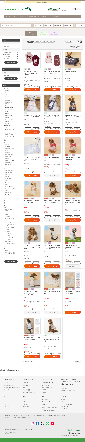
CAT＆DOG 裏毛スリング (71, 71)
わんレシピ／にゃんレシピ (26, 415)
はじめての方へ (8, 16)
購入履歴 (64, 10)
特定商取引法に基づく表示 (48, 382)
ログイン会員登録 (69, 10)
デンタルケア (64, 408)
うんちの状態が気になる (66, 404)
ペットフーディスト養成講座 (48, 410)
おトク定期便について (28, 389)
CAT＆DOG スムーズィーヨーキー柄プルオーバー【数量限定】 (73, 116)
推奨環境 (44, 389)
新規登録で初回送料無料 (42, 2)
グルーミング (57, 415)
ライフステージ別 (7, 52)
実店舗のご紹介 (7, 389)
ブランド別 (5, 88)
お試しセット (45, 399)
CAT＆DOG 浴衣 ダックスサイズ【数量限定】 (72, 158)
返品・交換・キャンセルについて (30, 385)
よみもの (44, 16)
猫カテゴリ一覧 (58, 25)
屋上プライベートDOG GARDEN (14, 417)
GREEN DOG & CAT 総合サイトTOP (12, 387)
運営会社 (44, 384)
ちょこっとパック (46, 401)
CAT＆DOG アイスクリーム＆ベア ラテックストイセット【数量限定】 (32, 247)
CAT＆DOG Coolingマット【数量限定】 (52, 292)
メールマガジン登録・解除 (29, 392)
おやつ (52, 16)
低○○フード (63, 401)
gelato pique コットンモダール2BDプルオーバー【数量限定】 (52, 339)
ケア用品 (6, 404)
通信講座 (64, 415)
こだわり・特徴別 (7, 56)
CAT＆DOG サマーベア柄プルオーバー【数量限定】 (32, 201)
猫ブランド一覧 (68, 25)
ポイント (26, 16)
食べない (63, 399)
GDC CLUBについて (8, 385)
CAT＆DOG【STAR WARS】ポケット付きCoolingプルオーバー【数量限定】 (52, 247)
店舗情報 (50, 415)
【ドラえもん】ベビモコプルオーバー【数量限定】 (72, 292)
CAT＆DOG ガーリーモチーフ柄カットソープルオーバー (52, 72)
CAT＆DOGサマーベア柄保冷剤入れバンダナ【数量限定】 (52, 201)
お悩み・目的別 (6, 58)
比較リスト (39, 16)
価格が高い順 (44, 41)
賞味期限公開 (6, 384)
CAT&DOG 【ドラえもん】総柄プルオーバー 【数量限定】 (32, 338)
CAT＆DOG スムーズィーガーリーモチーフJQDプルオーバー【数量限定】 (32, 73)
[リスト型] (78, 42)
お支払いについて (27, 384)
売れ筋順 (37, 41)
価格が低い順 (51, 41)
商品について (26, 387)
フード (48, 16)
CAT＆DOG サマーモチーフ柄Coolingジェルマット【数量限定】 (72, 202)
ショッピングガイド (15, 16)
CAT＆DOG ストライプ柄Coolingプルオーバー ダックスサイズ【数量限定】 (32, 293)
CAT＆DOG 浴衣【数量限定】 (51, 157)
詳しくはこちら (8, 433)
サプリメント (6, 403)
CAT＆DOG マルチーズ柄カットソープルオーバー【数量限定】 (32, 116)
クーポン (22, 16)
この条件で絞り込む (11, 62)
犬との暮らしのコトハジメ (40, 415)
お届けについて (26, 382)
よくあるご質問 (26, 390)
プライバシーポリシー (47, 385)
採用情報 (44, 392)
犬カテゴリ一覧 (38, 25)
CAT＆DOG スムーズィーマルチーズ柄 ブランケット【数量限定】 (32, 159)
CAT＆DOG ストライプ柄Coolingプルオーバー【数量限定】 (72, 247)
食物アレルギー (64, 406)
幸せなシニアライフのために (11, 415)
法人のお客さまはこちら (27, 417)
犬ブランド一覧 (48, 25)
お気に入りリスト (32, 16)
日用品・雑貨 (56, 16)
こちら (73, 390)
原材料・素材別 (6, 54)
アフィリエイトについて (47, 390)
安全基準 (6, 382)
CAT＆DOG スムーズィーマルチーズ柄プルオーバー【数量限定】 (52, 117)
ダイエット (63, 403)
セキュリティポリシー (47, 387)
